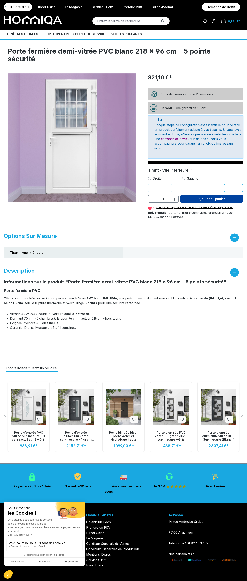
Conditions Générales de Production (112, 549)
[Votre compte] (214, 21)
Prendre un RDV (98, 527)
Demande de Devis (221, 7)
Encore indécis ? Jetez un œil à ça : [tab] (32, 368)
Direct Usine (46, 7)
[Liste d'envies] (205, 21)
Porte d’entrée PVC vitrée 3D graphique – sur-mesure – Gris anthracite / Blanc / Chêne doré (171, 436)
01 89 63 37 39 (19, 7)
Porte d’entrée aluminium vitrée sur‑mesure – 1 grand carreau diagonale (76, 436)
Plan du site (94, 565)
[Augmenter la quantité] (175, 199)
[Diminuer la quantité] (152, 199)
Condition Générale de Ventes (107, 544)
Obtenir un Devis (98, 522)
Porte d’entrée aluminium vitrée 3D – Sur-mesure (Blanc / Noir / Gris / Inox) (218, 436)
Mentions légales (98, 554)
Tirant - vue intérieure (168, 170)
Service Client (102, 7)
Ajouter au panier (211, 199)
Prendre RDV (132, 7)
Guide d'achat (162, 7)
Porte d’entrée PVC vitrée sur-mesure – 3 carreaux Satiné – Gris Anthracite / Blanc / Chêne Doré (29, 436)
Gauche (192, 178)
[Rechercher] (162, 21)
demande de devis (174, 139)
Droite (157, 178)
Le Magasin (73, 7)
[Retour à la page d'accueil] (33, 20)
